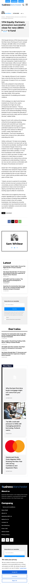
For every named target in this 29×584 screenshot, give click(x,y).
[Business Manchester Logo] (11, 5)
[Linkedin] (14, 247)
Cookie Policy (23, 568)
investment (9, 213)
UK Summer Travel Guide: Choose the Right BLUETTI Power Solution (14, 266)
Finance (3, 17)
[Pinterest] (16, 221)
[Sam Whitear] (3, 13)
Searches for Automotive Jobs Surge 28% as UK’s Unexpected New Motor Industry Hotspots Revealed (14, 287)
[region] (14, 570)
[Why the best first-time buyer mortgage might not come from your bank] (15, 377)
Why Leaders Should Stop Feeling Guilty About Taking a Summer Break (13, 341)
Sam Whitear (8, 13)
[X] (12, 221)
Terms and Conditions (8, 507)
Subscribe (14, 309)
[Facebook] (9, 221)
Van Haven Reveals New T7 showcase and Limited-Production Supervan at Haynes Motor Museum (14, 273)
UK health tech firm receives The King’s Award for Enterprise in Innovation (13, 280)
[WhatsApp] (19, 221)
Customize (14, 576)
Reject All (14, 580)
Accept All (14, 572)
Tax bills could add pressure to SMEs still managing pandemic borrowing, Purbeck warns (13, 426)
